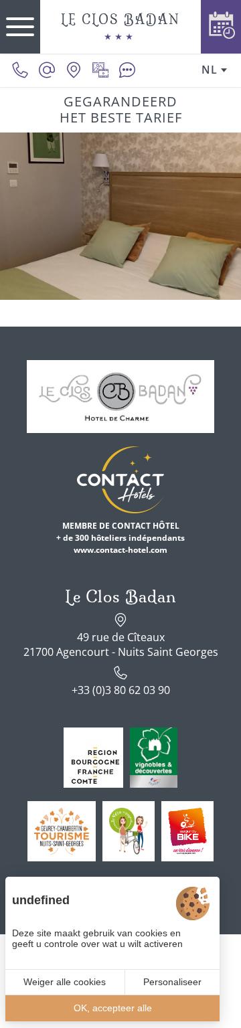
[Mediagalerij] (100, 70)
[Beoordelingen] (127, 70)
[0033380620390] (20, 70)
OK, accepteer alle (113, 1008)
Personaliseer (172, 981)
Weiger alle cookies (64, 981)
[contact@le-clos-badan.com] (46, 70)
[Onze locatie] (73, 70)
